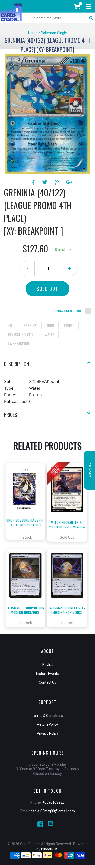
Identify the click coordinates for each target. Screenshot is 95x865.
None (50, 325)
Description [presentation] (16, 364)
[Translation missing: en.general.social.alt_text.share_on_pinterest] (57, 182)
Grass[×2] (29, 325)
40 (10, 325)
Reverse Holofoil (21, 334)
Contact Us (47, 682)
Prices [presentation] (10, 414)
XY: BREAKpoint (19, 343)
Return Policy (47, 724)
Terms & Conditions (47, 715)
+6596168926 (53, 802)
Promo (69, 325)
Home (33, 33)
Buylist (47, 665)
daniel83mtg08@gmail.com (53, 811)
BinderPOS (50, 849)
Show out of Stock (68, 311)
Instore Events (47, 673)
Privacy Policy (48, 733)
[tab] (47, 366)
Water (49, 334)
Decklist (89, 470)
